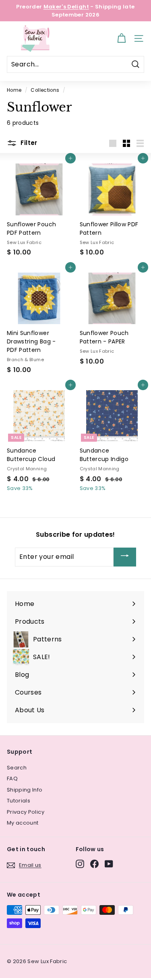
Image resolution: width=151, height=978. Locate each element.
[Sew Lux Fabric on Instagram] (80, 864)
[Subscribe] (125, 557)
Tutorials (18, 800)
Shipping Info (25, 790)
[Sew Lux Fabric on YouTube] (109, 864)
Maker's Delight (66, 6)
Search (17, 767)
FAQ (12, 778)
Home (14, 90)
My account (23, 823)
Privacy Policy (25, 812)
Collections (45, 90)
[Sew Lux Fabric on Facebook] (94, 864)
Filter (28, 143)
